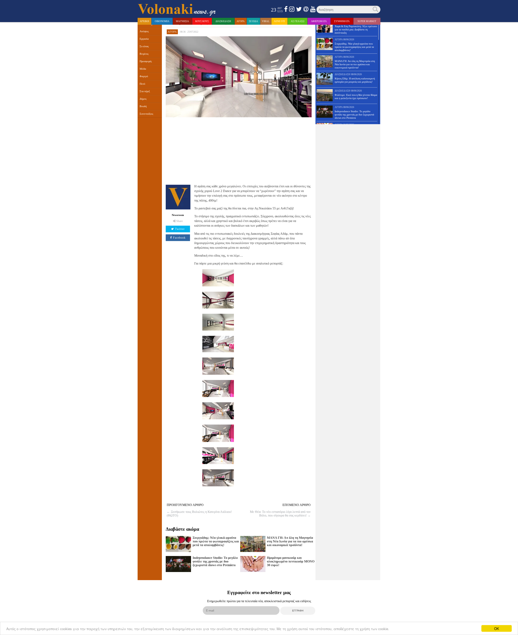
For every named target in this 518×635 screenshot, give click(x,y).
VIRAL (265, 21)
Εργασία (144, 38)
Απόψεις (144, 31)
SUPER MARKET (367, 21)
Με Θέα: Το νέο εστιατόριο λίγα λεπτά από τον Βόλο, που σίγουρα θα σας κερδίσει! (280, 513)
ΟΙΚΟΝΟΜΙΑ (162, 21)
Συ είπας (144, 46)
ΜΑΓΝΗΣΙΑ (182, 21)
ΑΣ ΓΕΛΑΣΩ (297, 21)
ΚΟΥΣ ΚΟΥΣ (202, 21)
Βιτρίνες (144, 53)
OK (496, 628)
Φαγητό (144, 76)
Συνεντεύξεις (146, 113)
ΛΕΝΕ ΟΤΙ (279, 21)
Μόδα (143, 68)
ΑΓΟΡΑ (241, 21)
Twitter (180, 229)
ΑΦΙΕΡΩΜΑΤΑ (319, 21)
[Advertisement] (239, 150)
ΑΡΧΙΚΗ (144, 21)
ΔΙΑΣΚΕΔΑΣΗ (223, 21)
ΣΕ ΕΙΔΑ (253, 21)
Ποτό (142, 83)
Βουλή (143, 106)
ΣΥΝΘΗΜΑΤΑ (342, 21)
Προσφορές (146, 61)
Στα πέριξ (145, 91)
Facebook (179, 237)
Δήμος (143, 98)
